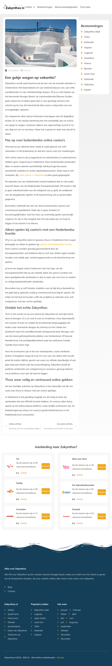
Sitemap (60, 657)
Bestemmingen (44, 7)
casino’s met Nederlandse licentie (55, 244)
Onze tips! (85, 7)
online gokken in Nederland (31, 175)
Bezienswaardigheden (66, 7)
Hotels (29, 7)
